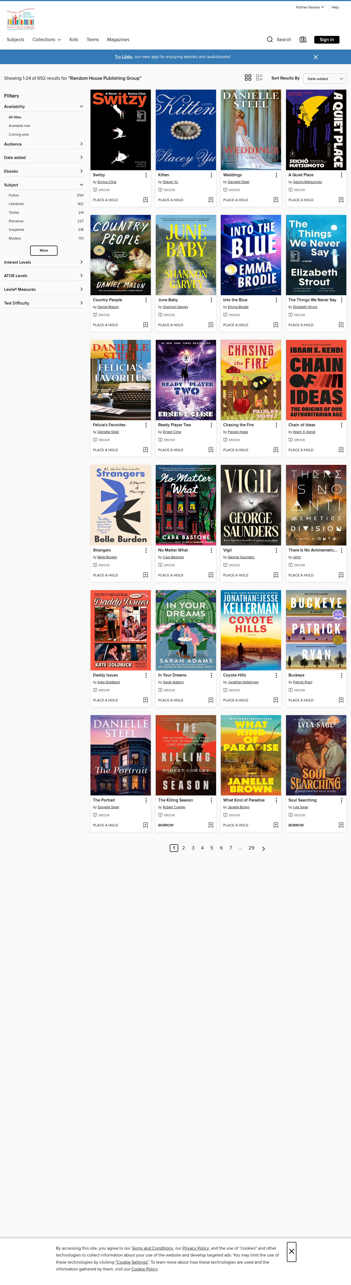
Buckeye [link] (296, 675)
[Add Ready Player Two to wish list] (210, 450)
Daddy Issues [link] (105, 675)
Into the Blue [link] (235, 300)
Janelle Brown (239, 807)
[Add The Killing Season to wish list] (210, 825)
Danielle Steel (238, 182)
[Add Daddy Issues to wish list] (145, 700)
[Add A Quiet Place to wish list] (341, 200)
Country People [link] (107, 300)
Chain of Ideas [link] (301, 425)
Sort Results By (285, 78)
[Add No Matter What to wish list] (210, 575)
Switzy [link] (99, 175)
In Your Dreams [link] (172, 675)
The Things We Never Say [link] (312, 300)
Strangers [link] (102, 550)
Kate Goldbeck (109, 682)
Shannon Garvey (175, 307)
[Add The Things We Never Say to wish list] (341, 325)
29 (251, 848)
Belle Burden (107, 557)
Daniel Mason (108, 307)
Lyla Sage (300, 807)
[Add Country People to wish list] (145, 325)
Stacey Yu (170, 182)
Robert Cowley (174, 807)
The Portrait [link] (104, 800)
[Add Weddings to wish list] (275, 200)
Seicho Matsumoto (307, 182)
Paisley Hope (238, 432)
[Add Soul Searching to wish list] (341, 825)
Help (335, 7)
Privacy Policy (196, 1248)
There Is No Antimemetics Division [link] (313, 550)
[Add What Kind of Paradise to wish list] (275, 825)
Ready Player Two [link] (174, 425)
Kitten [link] (163, 175)
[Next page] (263, 848)
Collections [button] (45, 40)
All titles (15, 117)
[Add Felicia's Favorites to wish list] (145, 450)
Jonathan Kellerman (243, 682)
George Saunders (241, 557)
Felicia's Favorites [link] (109, 425)
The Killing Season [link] (175, 800)
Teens (93, 40)
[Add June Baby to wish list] (210, 325)
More (44, 250)
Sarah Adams (173, 682)
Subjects (15, 40)
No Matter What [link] (173, 550)
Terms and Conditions (152, 1248)
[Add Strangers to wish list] (145, 575)
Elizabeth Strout (305, 307)
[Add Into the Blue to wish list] (275, 325)
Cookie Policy (144, 1269)
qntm (297, 557)
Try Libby (123, 57)
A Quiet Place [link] (300, 175)
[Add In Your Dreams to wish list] (210, 700)
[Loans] (303, 40)
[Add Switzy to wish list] (145, 200)
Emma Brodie (238, 307)
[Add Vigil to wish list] (275, 575)
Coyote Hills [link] (234, 675)
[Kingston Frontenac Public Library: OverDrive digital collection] (21, 19)
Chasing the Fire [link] (238, 425)
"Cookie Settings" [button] (131, 1262)
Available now (19, 126)
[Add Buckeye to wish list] (341, 700)
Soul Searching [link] (302, 800)
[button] (310, 7)
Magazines (118, 40)
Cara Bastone (173, 557)
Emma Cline (107, 182)
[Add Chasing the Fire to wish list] (275, 450)
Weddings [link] (232, 175)
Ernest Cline (172, 432)
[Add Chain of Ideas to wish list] (341, 450)
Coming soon (19, 134)
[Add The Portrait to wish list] (145, 825)
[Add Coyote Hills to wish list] (275, 700)
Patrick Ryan (302, 682)
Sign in (327, 40)
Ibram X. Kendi (304, 432)
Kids (74, 40)
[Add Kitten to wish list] (210, 200)
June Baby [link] (168, 300)
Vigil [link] (227, 550)
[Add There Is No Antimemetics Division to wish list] (341, 575)
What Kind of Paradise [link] (244, 800)
